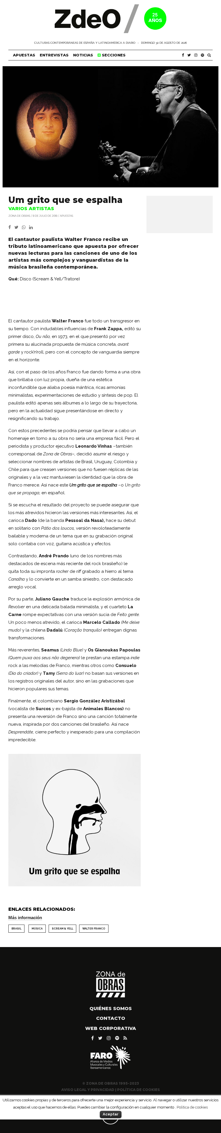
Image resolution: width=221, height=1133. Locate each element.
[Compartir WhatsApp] (25, 227)
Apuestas (24, 55)
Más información (25, 917)
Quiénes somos (110, 1008)
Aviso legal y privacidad (87, 1090)
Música (37, 928)
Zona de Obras (19, 215)
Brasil (16, 928)
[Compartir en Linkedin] (32, 227)
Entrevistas (54, 55)
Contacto (110, 1018)
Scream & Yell (62, 928)
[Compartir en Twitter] (18, 227)
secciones (113, 55)
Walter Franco (93, 928)
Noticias (83, 55)
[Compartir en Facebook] (11, 227)
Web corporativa (110, 1028)
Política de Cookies (138, 1090)
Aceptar (111, 1114)
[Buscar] (209, 55)
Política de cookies (192, 1107)
